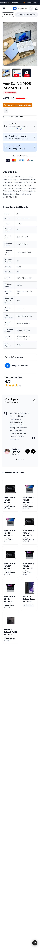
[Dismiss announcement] (38, 2)
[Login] (31, 8)
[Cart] (36, 8)
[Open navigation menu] (4, 8)
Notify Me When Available (19, 105)
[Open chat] (34, 942)
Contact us (19, 117)
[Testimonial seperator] (16, 459)
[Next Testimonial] (33, 451)
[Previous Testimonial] (27, 451)
